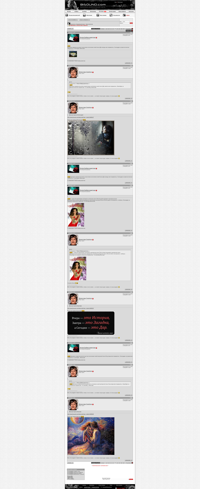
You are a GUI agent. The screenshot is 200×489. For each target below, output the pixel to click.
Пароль (121, 23)
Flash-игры (131, 11)
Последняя (128, 28)
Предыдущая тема (96, 465)
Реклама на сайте (74, 487)
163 (109, 28)
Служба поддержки (95, 487)
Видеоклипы (93, 11)
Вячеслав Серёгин (85, 72)
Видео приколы (122, 11)
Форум (127, 15)
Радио (111, 485)
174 (117, 28)
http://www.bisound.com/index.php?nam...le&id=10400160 (81, 414)
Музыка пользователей (74, 15)
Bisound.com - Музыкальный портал (78, 24)
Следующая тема (104, 465)
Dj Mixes (76, 11)
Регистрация (120, 2)
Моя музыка (89, 15)
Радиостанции (112, 11)
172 (113, 28)
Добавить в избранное (129, 9)
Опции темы (129, 30)
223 (123, 28)
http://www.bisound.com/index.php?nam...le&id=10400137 (81, 117)
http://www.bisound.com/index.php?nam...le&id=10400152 (81, 308)
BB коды (69, 476)
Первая (102, 28)
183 (121, 28)
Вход (116, 2)
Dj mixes (77, 485)
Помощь (132, 8)
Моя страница (103, 15)
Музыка (69, 11)
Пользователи (116, 15)
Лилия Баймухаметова (87, 37)
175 (119, 28)
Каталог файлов (102, 485)
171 (111, 28)
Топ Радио (101, 11)
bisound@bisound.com (107, 487)
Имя (120, 21)
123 (106, 28)
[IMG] (69, 477)
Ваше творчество (89, 24)
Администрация (87, 487)
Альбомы (84, 11)
